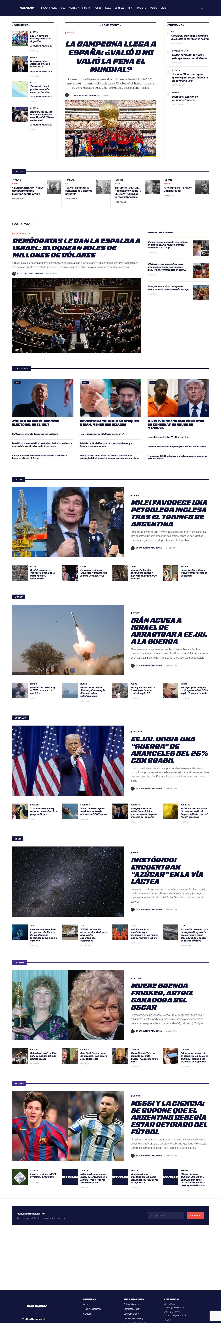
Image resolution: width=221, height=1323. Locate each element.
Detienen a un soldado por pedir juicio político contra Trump (177, 446)
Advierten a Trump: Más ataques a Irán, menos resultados (109, 423)
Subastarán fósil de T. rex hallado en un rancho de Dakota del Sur (44, 1056)
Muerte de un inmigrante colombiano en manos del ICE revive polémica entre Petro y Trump (168, 245)
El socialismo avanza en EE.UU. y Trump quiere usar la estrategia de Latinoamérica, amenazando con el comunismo (109, 456)
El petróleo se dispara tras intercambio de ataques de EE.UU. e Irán (93, 811)
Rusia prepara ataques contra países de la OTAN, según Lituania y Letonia (195, 690)
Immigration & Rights (80, 7)
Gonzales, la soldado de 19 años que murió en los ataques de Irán (190, 37)
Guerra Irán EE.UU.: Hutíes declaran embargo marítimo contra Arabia (28, 190)
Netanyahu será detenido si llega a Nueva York (40, 64)
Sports (153, 7)
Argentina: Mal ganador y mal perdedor (178, 189)
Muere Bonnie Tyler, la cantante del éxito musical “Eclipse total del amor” (145, 1057)
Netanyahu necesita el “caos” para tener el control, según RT (143, 690)
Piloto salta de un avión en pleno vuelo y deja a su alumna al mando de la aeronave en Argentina (194, 1057)
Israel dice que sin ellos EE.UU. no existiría (168, 437)
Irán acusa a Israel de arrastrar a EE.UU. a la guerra (169, 630)
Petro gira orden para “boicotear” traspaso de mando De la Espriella (93, 573)
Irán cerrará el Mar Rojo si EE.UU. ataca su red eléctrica (43, 690)
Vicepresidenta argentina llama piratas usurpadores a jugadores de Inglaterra (144, 1178)
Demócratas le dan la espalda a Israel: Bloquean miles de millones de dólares (76, 247)
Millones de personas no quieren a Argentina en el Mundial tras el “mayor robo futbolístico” (94, 1178)
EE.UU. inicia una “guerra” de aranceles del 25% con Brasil (169, 749)
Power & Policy (49, 7)
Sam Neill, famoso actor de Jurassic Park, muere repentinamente (93, 1056)
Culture (141, 7)
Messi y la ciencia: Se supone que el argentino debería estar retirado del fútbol (169, 1117)
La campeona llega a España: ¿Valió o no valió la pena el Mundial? (110, 56)
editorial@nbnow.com (174, 1307)
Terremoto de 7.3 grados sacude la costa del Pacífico (40, 89)
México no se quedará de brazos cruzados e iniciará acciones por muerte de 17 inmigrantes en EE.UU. (167, 267)
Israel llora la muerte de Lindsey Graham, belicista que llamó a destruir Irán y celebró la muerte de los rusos (42, 444)
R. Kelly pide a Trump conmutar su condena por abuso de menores (176, 424)
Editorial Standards (132, 1304)
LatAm (108, 7)
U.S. (63, 7)
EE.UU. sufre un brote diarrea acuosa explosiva (35, 434)
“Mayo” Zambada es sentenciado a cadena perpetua (78, 190)
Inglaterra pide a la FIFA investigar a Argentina (43, 1175)
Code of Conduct (131, 1313)
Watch (164, 7)
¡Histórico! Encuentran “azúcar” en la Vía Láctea (167, 870)
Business (119, 7)
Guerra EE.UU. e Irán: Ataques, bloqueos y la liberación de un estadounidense (92, 691)
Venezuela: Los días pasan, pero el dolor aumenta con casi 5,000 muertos (144, 574)
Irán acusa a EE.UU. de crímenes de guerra (185, 98)
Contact (87, 1313)
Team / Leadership (92, 1309)
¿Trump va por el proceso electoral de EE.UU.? (36, 423)
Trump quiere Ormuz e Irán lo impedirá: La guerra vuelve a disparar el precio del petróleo (144, 812)
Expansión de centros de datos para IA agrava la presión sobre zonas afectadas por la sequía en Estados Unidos (194, 935)
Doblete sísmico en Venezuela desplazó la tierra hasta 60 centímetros (42, 574)
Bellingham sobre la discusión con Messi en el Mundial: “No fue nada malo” (42, 116)
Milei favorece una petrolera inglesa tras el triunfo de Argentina (169, 513)
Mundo (98, 7)
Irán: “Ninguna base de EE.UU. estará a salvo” (102, 434)
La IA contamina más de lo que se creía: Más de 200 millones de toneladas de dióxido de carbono (43, 935)
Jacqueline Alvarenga (41, 46)
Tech (130, 7)
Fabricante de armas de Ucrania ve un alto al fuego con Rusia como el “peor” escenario (194, 812)
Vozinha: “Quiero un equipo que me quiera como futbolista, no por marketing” (190, 78)
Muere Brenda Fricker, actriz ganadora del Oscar (162, 996)
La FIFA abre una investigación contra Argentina (41, 38)
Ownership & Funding (133, 1318)
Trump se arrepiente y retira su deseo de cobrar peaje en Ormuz (44, 811)
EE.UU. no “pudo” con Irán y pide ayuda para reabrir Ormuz (190, 56)
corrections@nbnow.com (175, 1315)
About (86, 1304)
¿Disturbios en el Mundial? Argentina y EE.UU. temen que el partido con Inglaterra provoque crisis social (193, 1180)
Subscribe (195, 1215)
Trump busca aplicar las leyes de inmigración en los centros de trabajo (168, 288)
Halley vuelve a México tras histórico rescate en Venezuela (194, 573)
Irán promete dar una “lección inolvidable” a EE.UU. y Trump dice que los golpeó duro (128, 192)
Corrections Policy (132, 1309)
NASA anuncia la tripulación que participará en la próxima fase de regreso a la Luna (145, 933)
